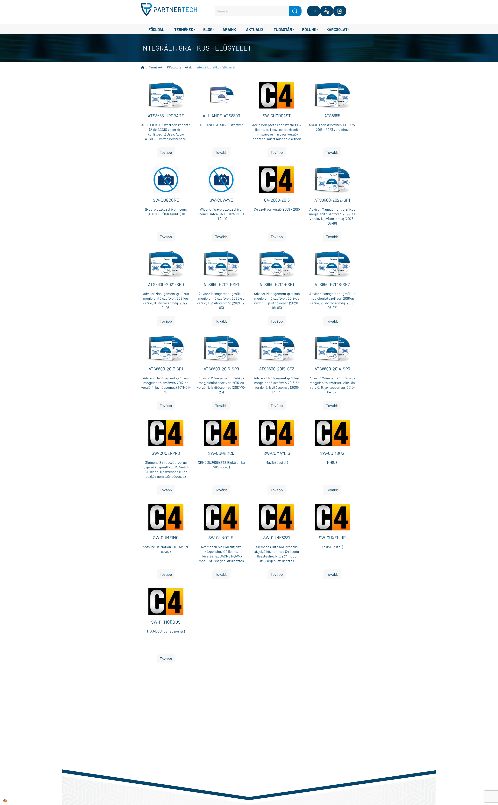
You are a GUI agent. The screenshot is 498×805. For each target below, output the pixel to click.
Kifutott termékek (179, 67)
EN (314, 11)
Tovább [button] (166, 152)
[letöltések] (339, 11)
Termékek (155, 67)
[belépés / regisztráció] (326, 11)
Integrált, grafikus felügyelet (215, 67)
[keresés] (295, 11)
